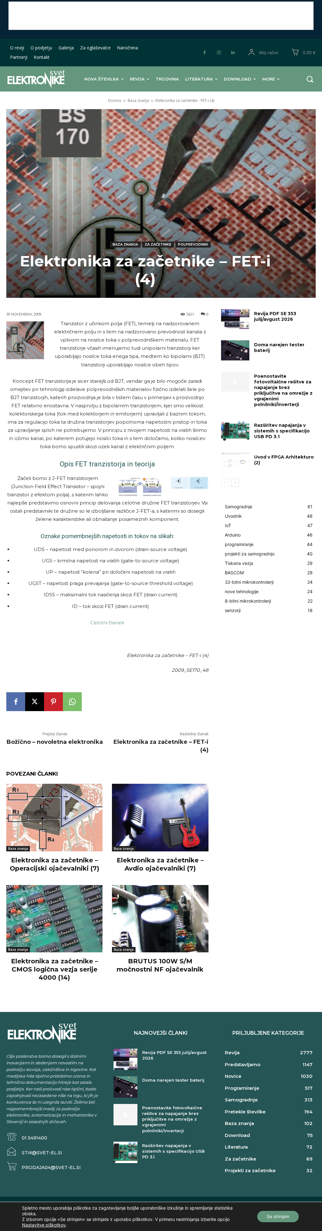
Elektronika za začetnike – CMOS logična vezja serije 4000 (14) (54, 969)
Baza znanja (138, 100)
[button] (310, 79)
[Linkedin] (232, 52)
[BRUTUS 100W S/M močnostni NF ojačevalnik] (160, 918)
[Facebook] (204, 52)
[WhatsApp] (72, 701)
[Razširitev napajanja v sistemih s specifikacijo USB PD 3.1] (235, 431)
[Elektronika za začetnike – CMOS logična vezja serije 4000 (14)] (54, 918)
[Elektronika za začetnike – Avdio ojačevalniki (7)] (160, 817)
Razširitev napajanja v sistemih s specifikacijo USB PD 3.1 (282, 430)
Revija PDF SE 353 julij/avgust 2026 (275, 316)
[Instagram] (218, 52)
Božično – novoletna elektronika (55, 741)
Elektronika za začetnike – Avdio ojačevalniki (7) (160, 864)
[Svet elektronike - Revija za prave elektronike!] (34, 79)
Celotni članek (107, 623)
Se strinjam (278, 1216)
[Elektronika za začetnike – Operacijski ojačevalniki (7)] (54, 817)
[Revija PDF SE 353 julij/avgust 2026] (235, 319)
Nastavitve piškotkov (44, 1225)
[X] (34, 701)
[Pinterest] (53, 701)
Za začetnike (158, 244)
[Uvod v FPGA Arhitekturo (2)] (235, 462)
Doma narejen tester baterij (173, 1080)
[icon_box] (26, 1137)
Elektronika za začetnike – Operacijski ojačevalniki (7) (54, 864)
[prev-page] (225, 483)
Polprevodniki (193, 244)
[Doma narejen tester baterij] (235, 350)
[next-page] (235, 483)
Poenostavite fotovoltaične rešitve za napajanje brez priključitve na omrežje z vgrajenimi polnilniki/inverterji (283, 390)
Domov (114, 100)
